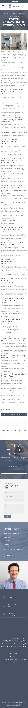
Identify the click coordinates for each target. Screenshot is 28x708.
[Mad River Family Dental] (14, 6)
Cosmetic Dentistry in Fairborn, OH (12, 419)
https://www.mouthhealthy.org (8, 221)
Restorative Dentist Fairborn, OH (12, 425)
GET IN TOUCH (14, 471)
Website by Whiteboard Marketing (14, 705)
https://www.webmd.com (7, 224)
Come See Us (9, 555)
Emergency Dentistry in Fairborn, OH (13, 430)
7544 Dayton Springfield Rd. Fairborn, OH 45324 (14, 659)
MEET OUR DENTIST (14, 466)
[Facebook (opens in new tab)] (14, 662)
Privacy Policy (16, 704)
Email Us (10, 606)
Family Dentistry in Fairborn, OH (11, 414)
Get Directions (12, 615)
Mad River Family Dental (16, 702)
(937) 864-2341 (12, 597)
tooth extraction (5, 72)
